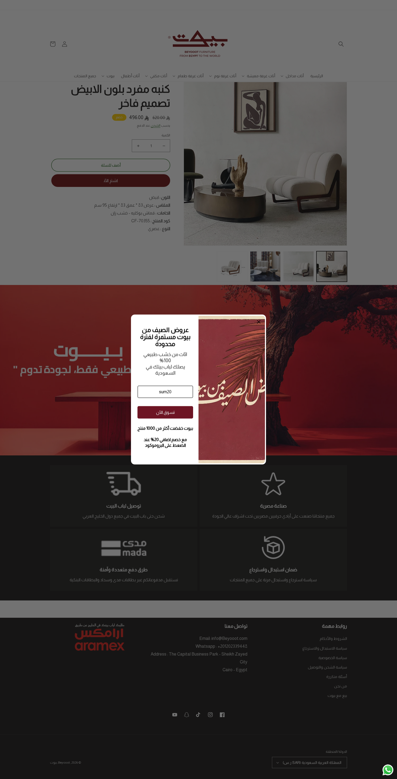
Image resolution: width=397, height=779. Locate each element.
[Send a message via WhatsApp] (388, 770)
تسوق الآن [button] (165, 412)
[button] (165, 392)
